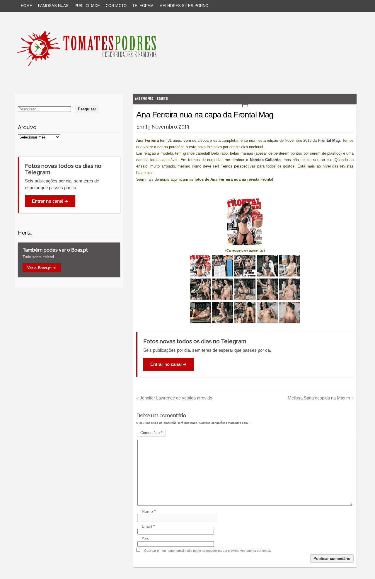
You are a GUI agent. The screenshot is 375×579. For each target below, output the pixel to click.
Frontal (162, 99)
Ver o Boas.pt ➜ (41, 268)
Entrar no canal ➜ (168, 364)
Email (148, 526)
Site (145, 539)
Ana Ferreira (144, 99)
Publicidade (87, 6)
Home (26, 6)
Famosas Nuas (53, 6)
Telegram (143, 6)
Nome (149, 511)
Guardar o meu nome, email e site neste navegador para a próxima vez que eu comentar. (207, 550)
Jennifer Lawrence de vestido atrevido (174, 397)
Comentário (151, 433)
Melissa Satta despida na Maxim (321, 397)
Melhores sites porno (183, 6)
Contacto (116, 6)
